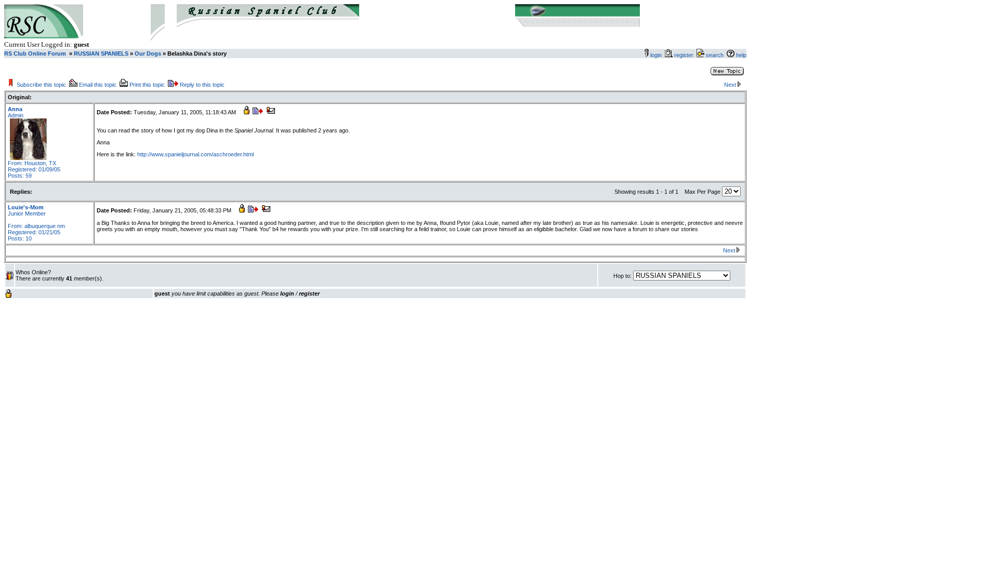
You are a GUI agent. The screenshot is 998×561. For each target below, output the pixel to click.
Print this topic (147, 85)
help (741, 55)
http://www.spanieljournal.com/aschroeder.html (195, 154)
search (715, 55)
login (656, 55)
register (685, 55)
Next (730, 85)
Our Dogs (148, 53)
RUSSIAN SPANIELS (100, 53)
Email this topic (97, 85)
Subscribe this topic (41, 85)
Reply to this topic (202, 85)
